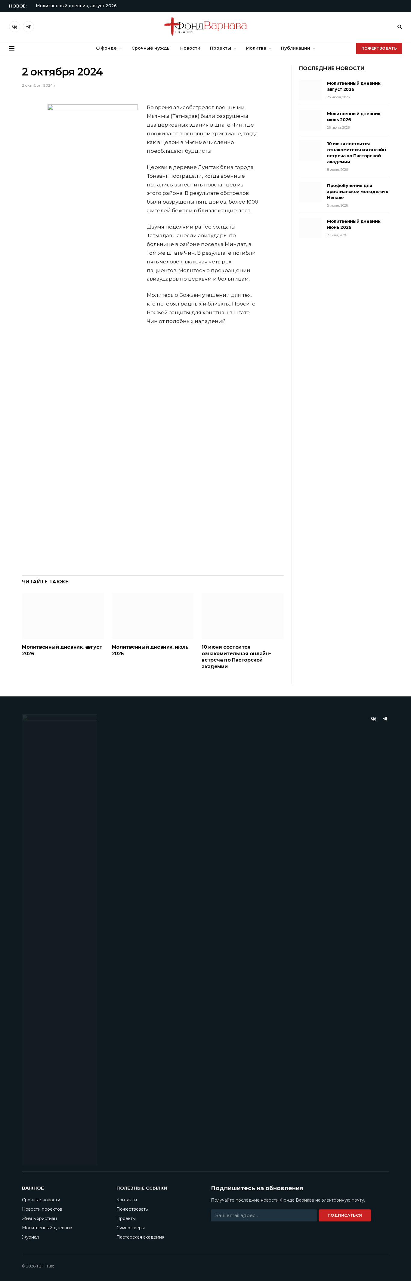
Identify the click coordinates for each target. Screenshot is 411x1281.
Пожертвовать (379, 48)
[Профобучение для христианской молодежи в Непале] (310, 192)
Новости (190, 48)
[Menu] (11, 48)
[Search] (399, 26)
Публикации (295, 48)
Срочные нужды (151, 48)
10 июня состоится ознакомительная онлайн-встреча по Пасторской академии (236, 656)
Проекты (220, 48)
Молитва (256, 48)
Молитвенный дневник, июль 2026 (150, 650)
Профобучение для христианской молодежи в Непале (357, 191)
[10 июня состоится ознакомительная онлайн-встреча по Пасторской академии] (243, 616)
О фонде (106, 48)
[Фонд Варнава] (205, 26)
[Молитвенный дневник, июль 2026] (153, 616)
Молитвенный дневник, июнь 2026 (354, 224)
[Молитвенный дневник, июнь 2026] (310, 228)
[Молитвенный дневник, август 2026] (63, 616)
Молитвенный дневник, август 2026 (76, 5)
